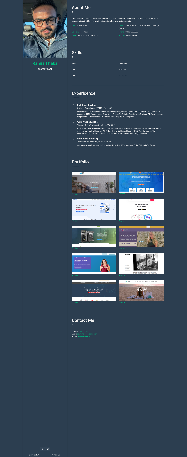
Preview (75, 194)
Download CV (34, 455)
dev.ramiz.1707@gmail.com (87, 334)
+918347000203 (84, 336)
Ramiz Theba (84, 331)
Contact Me (56, 455)
